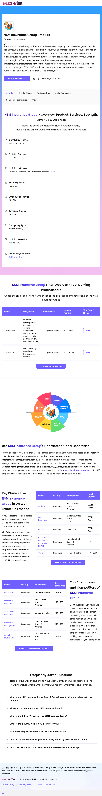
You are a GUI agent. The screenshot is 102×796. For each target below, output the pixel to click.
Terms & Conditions (45, 784)
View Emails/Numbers (17, 79)
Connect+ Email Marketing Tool (75, 470)
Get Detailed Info (16, 257)
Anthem (41, 506)
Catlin (40, 553)
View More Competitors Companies (34, 649)
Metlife (41, 529)
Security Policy (25, 784)
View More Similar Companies (68, 562)
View (88, 331)
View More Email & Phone (51, 366)
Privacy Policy (8, 784)
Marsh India (9, 592)
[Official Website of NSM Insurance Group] (34, 79)
